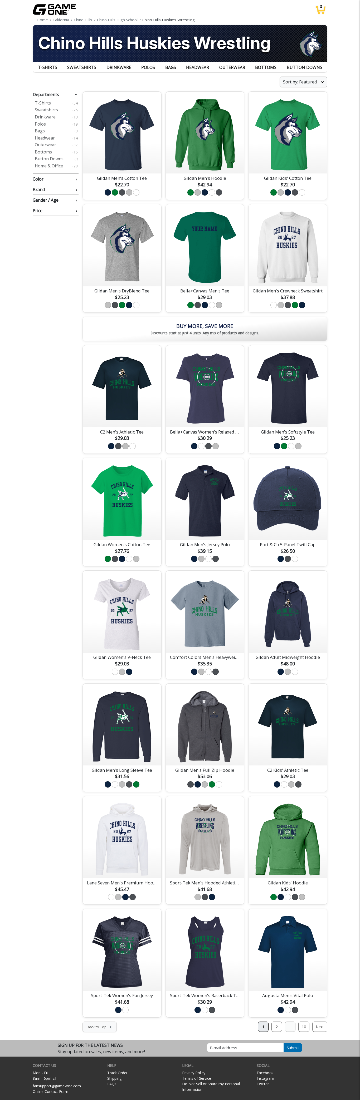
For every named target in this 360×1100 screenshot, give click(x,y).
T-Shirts (47, 67)
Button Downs (304, 67)
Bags (170, 67)
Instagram (265, 1078)
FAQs (111, 1083)
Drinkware (118, 67)
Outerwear (232, 67)
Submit (293, 1047)
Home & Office (57, 166)
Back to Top (100, 1026)
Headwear (197, 67)
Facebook (265, 1072)
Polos (148, 67)
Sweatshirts (81, 67)
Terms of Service (196, 1078)
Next (320, 1026)
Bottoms (265, 67)
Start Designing (122, 163)
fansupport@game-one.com (57, 1085)
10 (304, 1026)
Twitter (263, 1083)
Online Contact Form (50, 1091)
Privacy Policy (193, 1072)
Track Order (117, 1072)
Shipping (114, 1078)
